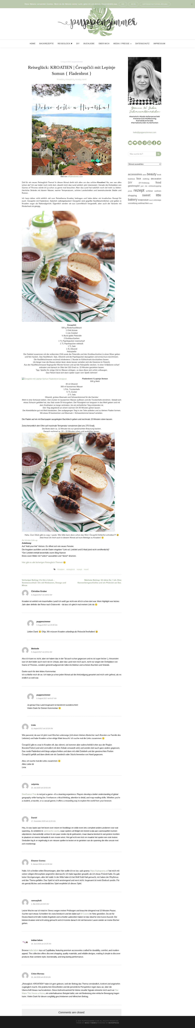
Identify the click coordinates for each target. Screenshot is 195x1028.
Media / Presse (121, 44)
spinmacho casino (51, 831)
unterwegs (157, 200)
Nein (133, 4)
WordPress (114, 1023)
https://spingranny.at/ (99, 871)
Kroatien (60, 79)
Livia (33, 725)
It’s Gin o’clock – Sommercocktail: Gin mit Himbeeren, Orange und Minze (44, 582)
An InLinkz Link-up (29, 540)
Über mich (104, 44)
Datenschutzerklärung (155, 4)
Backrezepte (46, 44)
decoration (156, 178)
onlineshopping (154, 186)
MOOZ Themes (91, 1023)
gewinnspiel (134, 186)
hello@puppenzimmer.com (144, 132)
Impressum (159, 44)
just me (144, 186)
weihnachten (143, 203)
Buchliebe (89, 44)
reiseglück (69, 79)
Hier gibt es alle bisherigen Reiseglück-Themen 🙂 (44, 562)
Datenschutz (142, 44)
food (158, 182)
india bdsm (33, 950)
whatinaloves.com (75, 176)
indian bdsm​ (37, 940)
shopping (132, 195)
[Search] (158, 154)
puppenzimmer (77, 62)
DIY (78, 44)
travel (84, 79)
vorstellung (132, 203)
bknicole (35, 648)
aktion (144, 174)
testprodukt (143, 200)
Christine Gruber (39, 591)
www (151, 203)
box (138, 178)
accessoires (135, 174)
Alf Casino (84, 914)
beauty (151, 174)
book (159, 175)
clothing (146, 179)
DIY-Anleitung (144, 183)
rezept (78, 79)
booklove (131, 179)
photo (130, 191)
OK (123, 4)
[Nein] (191, 4)
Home (32, 44)
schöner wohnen (153, 191)
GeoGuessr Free (29, 794)
